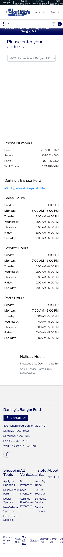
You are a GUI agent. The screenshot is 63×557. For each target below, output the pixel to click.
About (53, 470)
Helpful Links (41, 472)
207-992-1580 (50, 155)
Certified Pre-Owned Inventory (27, 502)
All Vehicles (27, 472)
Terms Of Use (25, 540)
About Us (53, 477)
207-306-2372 (50, 161)
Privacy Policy (17, 540)
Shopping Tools (11, 472)
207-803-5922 (50, 150)
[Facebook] (6, 454)
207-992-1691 (50, 166)
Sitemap (34, 540)
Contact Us (18, 417)
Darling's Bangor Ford (7, 540)
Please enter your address (25, 44)
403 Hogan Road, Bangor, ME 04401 (25, 188)
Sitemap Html (44, 540)
